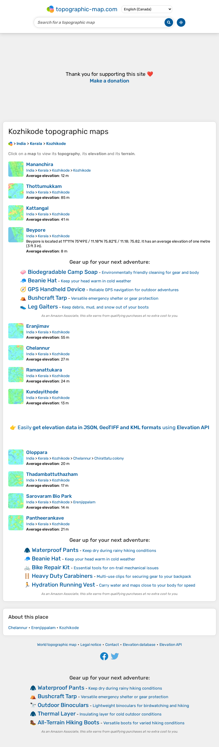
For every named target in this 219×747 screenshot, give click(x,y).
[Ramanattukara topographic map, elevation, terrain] (16, 375)
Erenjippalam (84, 502)
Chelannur (38, 348)
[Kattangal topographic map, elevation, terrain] (16, 213)
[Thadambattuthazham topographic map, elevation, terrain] (16, 479)
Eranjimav (37, 326)
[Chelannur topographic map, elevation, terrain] (16, 353)
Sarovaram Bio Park (49, 496)
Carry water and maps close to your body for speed (147, 585)
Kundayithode (42, 392)
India (30, 170)
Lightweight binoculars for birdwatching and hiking (141, 705)
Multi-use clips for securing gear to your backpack (144, 576)
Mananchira (39, 164)
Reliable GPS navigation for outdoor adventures (134, 289)
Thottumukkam (44, 186)
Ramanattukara (44, 370)
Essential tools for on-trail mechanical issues (116, 568)
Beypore (35, 230)
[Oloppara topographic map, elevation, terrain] (16, 457)
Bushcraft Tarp (47, 297)
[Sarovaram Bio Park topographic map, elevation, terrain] (16, 501)
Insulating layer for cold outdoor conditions (121, 714)
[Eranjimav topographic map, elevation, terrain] (16, 331)
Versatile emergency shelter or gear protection (114, 298)
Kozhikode (61, 170)
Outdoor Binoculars (63, 705)
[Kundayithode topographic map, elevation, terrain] (16, 397)
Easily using (113, 427)
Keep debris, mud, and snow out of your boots (105, 307)
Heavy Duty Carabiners (62, 575)
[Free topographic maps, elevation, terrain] (10, 143)
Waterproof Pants (55, 550)
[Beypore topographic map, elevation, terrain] (16, 240)
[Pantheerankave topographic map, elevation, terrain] (16, 523)
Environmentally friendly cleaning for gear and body (150, 272)
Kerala (43, 170)
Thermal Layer (57, 713)
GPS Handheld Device (56, 289)
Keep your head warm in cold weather (96, 281)
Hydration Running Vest (63, 584)
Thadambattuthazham (52, 474)
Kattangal (37, 208)
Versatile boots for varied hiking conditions (144, 723)
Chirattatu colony (109, 458)
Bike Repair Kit (51, 567)
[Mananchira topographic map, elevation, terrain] (16, 169)
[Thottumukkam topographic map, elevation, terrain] (16, 191)
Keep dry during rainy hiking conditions (119, 550)
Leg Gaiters (43, 306)
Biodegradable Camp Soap (63, 271)
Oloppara (36, 452)
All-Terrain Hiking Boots (68, 722)
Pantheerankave (45, 518)
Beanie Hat (42, 280)
